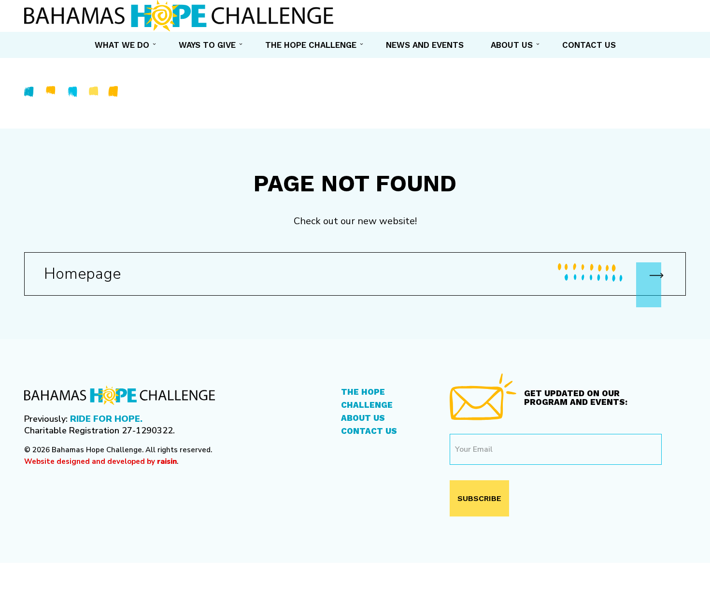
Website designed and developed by (100, 461)
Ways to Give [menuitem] (207, 45)
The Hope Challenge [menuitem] (310, 45)
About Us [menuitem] (512, 45)
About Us (363, 418)
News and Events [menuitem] (425, 45)
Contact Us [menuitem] (589, 45)
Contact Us (369, 431)
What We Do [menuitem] (122, 45)
